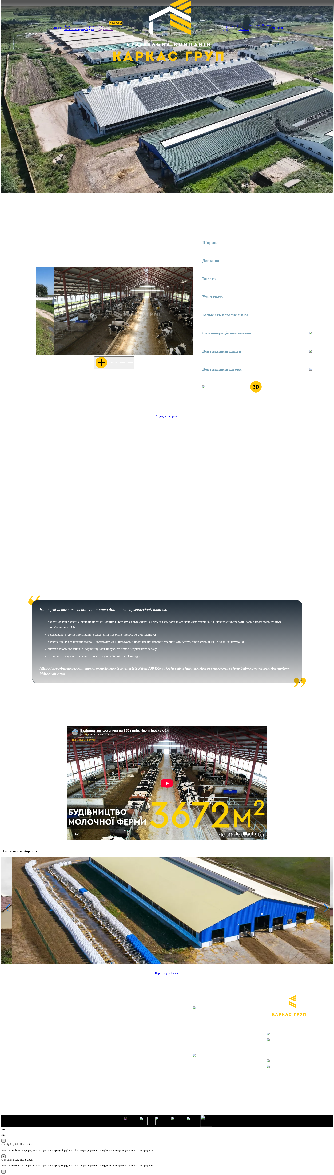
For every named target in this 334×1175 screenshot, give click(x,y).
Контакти (277, 27)
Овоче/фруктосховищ (128, 1042)
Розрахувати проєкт (167, 416)
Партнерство (39, 1077)
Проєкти (59, 27)
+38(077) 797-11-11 (288, 1044)
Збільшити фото (121, 362)
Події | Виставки (42, 1065)
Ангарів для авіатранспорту (134, 1048)
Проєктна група (93, 28)
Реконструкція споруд (129, 1065)
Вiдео (33, 1054)
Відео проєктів (244, 28)
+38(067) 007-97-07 (288, 1070)
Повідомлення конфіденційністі (55, 1088)
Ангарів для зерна (126, 1008)
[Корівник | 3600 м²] (167, 910)
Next (188, 311)
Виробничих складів (128, 1014)
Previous (40, 311)
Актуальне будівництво (106, 28)
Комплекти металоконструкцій (136, 1087)
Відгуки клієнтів (42, 1019)
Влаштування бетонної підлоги (136, 1060)
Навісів (117, 1019)
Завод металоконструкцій (75, 28)
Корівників (120, 1025)
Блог (32, 1071)
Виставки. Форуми (260, 24)
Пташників (120, 1037)
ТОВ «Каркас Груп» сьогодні (52, 1014)
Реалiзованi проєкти (45, 1037)
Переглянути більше (167, 973)
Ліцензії (35, 1083)
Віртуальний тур (231, 28)
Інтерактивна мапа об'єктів (51, 1048)
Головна (35, 1008)
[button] (6, 908)
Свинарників (121, 1031)
